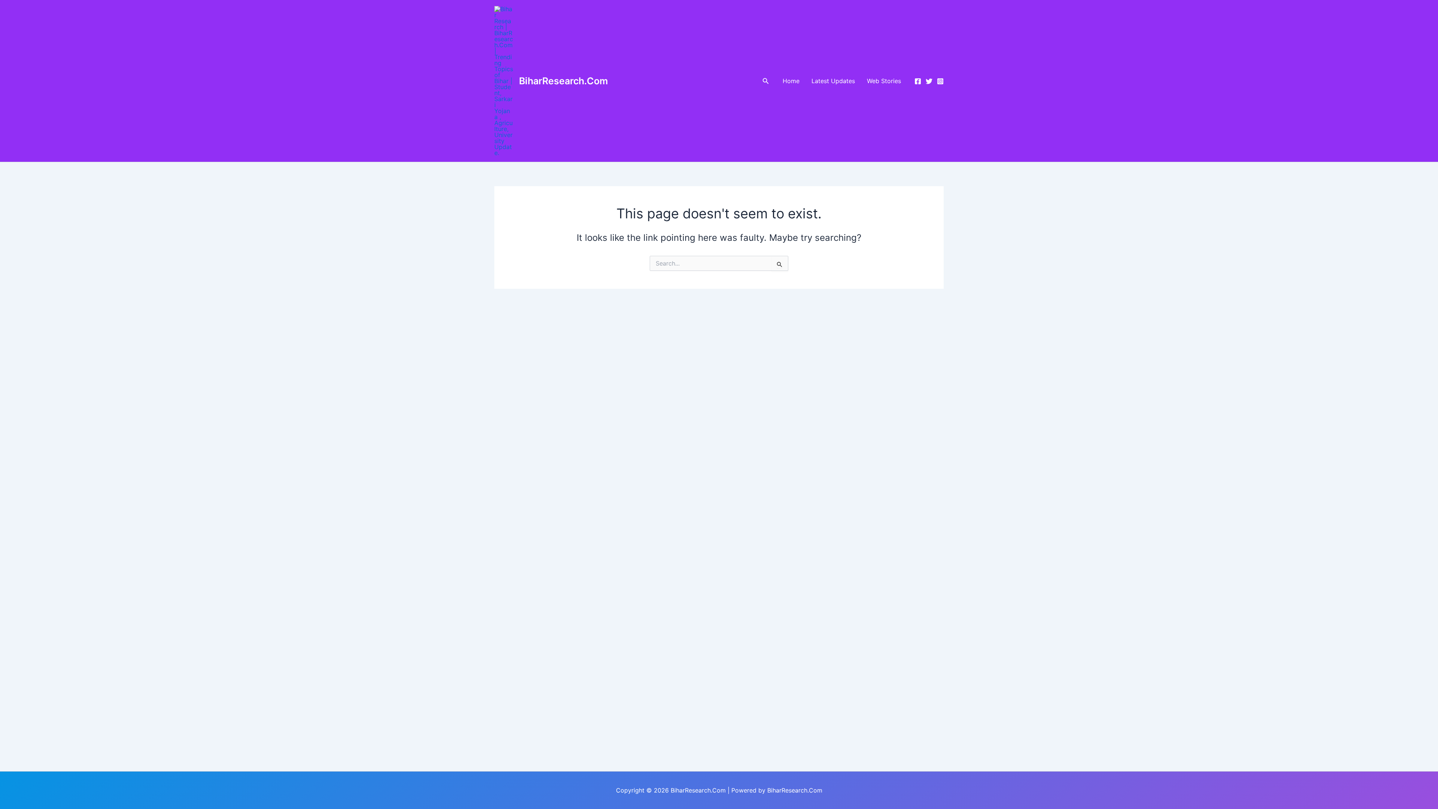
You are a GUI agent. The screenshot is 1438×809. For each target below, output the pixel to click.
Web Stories (884, 81)
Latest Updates (833, 81)
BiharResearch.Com (563, 81)
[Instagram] (940, 81)
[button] (765, 81)
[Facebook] (917, 81)
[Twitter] (929, 81)
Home (791, 81)
